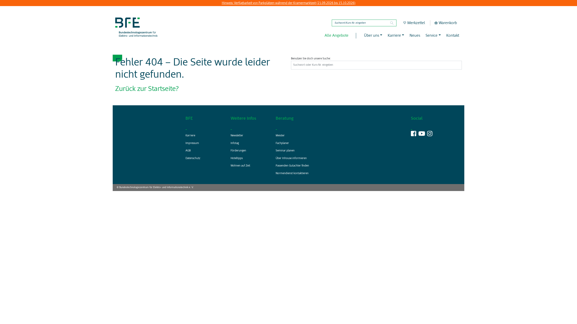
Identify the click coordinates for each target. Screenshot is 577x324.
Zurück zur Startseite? (147, 89)
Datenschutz (192, 158)
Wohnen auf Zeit (240, 165)
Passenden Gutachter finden (292, 165)
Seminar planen (285, 150)
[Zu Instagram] (430, 135)
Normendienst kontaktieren (292, 173)
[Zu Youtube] (421, 135)
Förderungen (238, 150)
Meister (280, 135)
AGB (188, 150)
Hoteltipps (237, 158)
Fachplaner (282, 143)
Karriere (190, 135)
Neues (415, 36)
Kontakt (452, 36)
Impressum (192, 143)
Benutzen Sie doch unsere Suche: (311, 58)
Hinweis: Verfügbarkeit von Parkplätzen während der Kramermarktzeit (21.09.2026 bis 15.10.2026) (288, 3)
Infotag (235, 143)
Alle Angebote (336, 36)
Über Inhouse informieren (291, 158)
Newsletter (237, 135)
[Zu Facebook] (413, 135)
